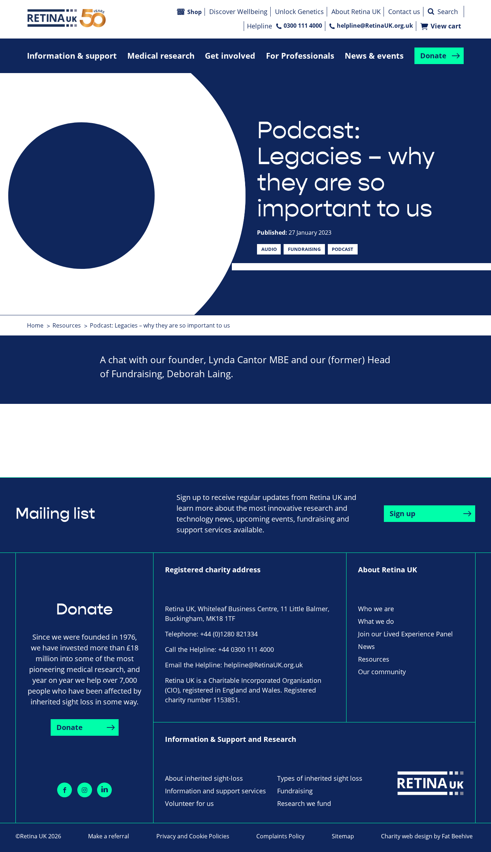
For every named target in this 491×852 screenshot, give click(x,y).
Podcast (342, 249)
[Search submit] (431, 11)
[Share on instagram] (84, 790)
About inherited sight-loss (204, 778)
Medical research (160, 55)
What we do (376, 621)
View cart (446, 26)
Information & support (72, 55)
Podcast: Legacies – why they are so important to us (160, 325)
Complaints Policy (280, 836)
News (366, 646)
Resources (66, 325)
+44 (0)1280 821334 (229, 634)
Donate (433, 55)
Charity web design (406, 836)
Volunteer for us (189, 803)
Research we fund (304, 803)
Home (35, 325)
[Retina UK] (66, 18)
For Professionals (300, 55)
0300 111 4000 (303, 26)
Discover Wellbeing (238, 11)
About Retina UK (356, 11)
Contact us (404, 11)
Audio (269, 249)
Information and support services (215, 790)
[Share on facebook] (64, 790)
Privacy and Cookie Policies (192, 836)
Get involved (230, 55)
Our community (382, 671)
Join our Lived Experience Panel (405, 634)
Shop (194, 12)
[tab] (39, 325)
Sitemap (343, 836)
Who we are (376, 608)
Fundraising (304, 249)
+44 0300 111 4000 (246, 649)
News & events (374, 55)
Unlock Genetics (299, 11)
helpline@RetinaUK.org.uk (375, 26)
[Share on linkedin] (104, 790)
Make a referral (108, 836)
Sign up (403, 513)
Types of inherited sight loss (319, 778)
